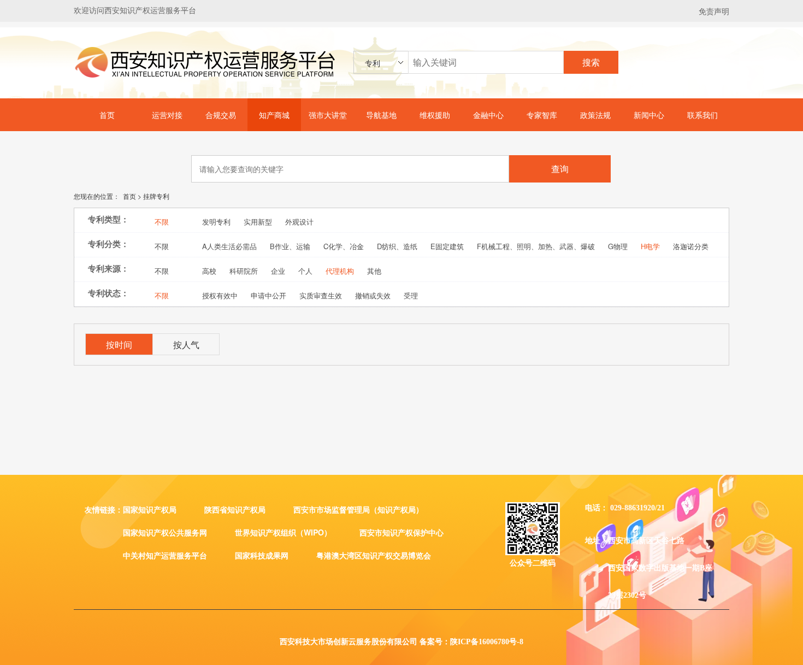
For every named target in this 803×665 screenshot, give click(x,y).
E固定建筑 (447, 245)
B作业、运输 (290, 245)
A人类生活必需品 (229, 245)
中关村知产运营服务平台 (165, 555)
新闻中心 (649, 114)
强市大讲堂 (328, 114)
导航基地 (381, 114)
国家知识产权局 (149, 509)
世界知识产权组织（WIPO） (283, 532)
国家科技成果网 (261, 555)
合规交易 (220, 114)
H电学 (650, 245)
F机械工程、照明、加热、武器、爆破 (536, 245)
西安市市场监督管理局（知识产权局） (358, 509)
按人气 (186, 344)
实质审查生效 (320, 294)
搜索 (591, 62)
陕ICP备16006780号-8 (486, 642)
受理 (411, 294)
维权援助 (435, 114)
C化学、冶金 (343, 245)
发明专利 (216, 220)
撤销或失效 (373, 294)
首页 (107, 114)
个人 (305, 270)
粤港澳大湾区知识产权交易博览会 (373, 555)
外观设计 (299, 220)
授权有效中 (220, 294)
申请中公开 (268, 294)
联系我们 (702, 114)
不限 (162, 220)
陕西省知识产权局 (234, 509)
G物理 (618, 245)
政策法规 (595, 114)
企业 (278, 270)
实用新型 (258, 220)
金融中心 (488, 114)
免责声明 (714, 10)
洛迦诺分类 (690, 245)
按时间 (119, 344)
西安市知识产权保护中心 (401, 532)
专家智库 (542, 114)
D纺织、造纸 (397, 245)
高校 (209, 270)
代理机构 (340, 270)
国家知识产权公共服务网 (165, 532)
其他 (374, 270)
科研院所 (243, 270)
